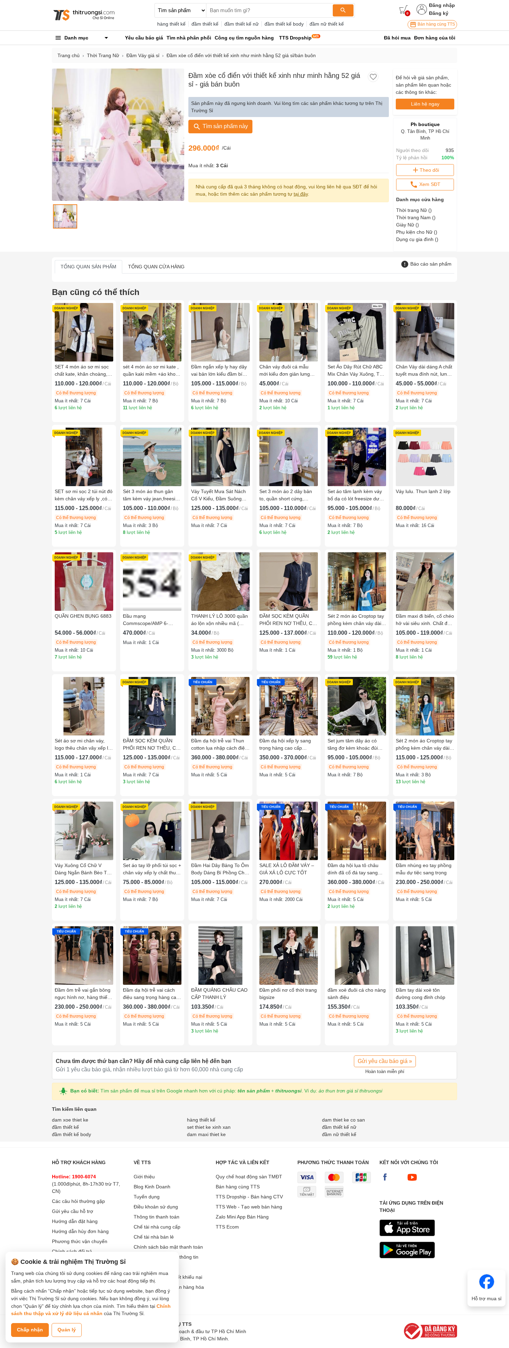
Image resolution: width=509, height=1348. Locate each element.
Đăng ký (438, 13)
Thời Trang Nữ (103, 55)
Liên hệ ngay (425, 104)
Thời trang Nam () (416, 217)
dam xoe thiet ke (70, 1120)
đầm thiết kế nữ (241, 24)
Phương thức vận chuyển (79, 1241)
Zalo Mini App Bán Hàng (242, 1217)
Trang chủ (68, 55)
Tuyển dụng (147, 1196)
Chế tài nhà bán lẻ (154, 1237)
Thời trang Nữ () (414, 210)
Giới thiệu (144, 1176)
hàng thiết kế (171, 24)
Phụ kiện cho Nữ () (416, 232)
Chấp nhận (30, 1329)
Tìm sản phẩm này (224, 126)
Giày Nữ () (407, 224)
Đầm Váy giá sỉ (142, 55)
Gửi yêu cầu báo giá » (385, 1061)
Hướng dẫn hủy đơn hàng (80, 1231)
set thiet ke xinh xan (209, 1127)
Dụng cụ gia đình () (417, 239)
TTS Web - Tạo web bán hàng (249, 1206)
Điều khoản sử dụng (156, 1206)
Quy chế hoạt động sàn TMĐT (249, 1176)
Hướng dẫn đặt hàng (75, 1221)
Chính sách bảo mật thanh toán (168, 1247)
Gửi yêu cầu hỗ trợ (72, 1211)
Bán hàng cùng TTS (436, 24)
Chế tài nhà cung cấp (157, 1227)
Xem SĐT (429, 184)
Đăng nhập (442, 5)
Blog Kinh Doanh (152, 1186)
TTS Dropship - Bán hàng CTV (249, 1196)
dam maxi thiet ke (206, 1134)
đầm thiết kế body (284, 24)
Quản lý (66, 1329)
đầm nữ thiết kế (327, 24)
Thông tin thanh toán (156, 1217)
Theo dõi (429, 170)
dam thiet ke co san (343, 1120)
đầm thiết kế (204, 24)
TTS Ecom (227, 1227)
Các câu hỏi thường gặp (78, 1201)
